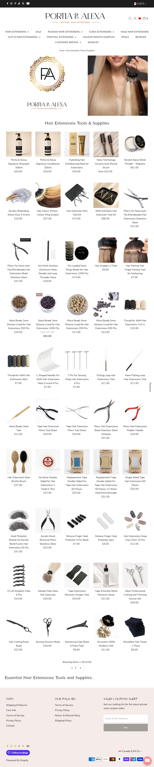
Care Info (11, 710)
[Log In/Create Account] (135, 18)
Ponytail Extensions (60, 37)
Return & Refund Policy (67, 715)
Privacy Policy (13, 720)
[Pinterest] (15, 3)
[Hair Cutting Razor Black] (18, 626)
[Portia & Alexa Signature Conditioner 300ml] (48, 144)
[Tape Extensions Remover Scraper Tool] (77, 575)
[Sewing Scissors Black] (48, 626)
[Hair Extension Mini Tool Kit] (77, 195)
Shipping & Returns (16, 705)
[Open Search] (130, 18)
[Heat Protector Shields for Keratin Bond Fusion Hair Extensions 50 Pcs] (18, 520)
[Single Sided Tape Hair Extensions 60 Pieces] (135, 461)
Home (62, 50)
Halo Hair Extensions (135, 31)
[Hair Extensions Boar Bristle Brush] (18, 461)
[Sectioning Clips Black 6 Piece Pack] (77, 626)
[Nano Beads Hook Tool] (18, 410)
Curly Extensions (100, 31)
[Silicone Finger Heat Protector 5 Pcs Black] (77, 520)
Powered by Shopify (17, 760)
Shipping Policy (63, 720)
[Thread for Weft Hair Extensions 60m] (18, 359)
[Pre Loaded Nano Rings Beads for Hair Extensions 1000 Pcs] (77, 250)
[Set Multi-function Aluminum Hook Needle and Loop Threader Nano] (48, 250)
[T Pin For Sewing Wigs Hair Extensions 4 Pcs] (77, 359)
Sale (38, 31)
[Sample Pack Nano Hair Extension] (48, 575)
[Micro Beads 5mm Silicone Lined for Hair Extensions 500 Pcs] (106, 305)
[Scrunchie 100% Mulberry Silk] (106, 626)
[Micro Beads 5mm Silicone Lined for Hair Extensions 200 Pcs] (77, 305)
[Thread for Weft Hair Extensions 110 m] (135, 305)
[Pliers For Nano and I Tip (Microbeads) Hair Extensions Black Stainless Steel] (18, 250)
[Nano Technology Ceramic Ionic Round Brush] (106, 144)
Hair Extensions (16, 31)
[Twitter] (23, 3)
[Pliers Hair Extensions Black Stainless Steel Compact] (106, 410)
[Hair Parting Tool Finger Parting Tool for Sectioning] (135, 250)
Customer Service (67, 42)
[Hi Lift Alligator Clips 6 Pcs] (18, 575)
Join (126, 727)
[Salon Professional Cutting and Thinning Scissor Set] (135, 575)
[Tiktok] (19, 3)
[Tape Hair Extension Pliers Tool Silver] (77, 410)
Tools (125, 37)
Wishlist (93, 42)
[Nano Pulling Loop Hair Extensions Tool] (135, 359)
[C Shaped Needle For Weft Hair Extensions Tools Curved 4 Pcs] (48, 359)
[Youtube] (28, 3)
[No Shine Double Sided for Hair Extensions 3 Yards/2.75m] (48, 461)
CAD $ (140, 3)
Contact (10, 725)
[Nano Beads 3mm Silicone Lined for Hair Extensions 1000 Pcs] (48, 305)
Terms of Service (15, 715)
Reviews (141, 37)
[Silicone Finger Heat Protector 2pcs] (106, 520)
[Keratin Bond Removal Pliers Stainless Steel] (48, 520)
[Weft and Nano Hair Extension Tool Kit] (106, 195)
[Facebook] (7, 3)
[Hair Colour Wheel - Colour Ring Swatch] (48, 195)
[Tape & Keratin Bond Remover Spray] (106, 575)
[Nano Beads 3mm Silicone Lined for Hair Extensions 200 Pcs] (18, 305)
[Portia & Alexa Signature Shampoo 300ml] (18, 144)
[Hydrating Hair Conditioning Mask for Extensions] (77, 144)
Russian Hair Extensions (64, 31)
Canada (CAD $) (130, 751)
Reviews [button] (150, 387)
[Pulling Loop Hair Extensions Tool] (106, 359)
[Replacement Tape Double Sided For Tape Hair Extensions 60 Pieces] (77, 461)
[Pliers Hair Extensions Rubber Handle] (135, 410)
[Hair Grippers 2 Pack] (106, 250)
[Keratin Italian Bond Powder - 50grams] (135, 144)
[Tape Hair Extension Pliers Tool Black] (48, 410)
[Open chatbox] (147, 760)
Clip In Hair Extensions (23, 37)
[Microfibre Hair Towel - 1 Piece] (135, 626)
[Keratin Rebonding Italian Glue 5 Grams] (18, 195)
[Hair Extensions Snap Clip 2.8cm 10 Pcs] (135, 520)
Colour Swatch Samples (99, 37)
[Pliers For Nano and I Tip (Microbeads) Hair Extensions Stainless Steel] (135, 195)
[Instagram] (11, 3)
